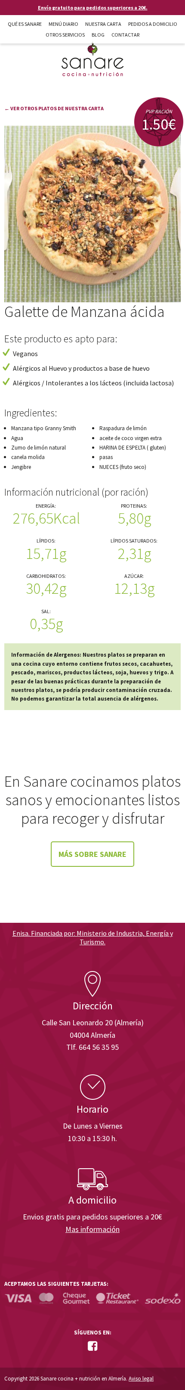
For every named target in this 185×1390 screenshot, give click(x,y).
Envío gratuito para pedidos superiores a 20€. (93, 7)
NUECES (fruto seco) (122, 467)
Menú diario (63, 24)
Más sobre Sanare (92, 854)
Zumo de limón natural (38, 447)
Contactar (125, 34)
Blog (98, 34)
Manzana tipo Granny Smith (43, 428)
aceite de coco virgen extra (130, 438)
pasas (106, 457)
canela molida (28, 457)
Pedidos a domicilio (152, 24)
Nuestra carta (103, 24)
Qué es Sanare (25, 24)
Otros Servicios (65, 34)
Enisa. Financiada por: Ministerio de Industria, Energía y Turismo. (92, 937)
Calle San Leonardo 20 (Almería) (93, 1022)
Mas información (92, 1229)
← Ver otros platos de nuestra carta (54, 108)
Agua (17, 438)
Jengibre (21, 467)
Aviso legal (141, 1378)
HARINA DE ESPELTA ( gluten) (132, 447)
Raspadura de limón (123, 428)
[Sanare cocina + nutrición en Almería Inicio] (93, 51)
